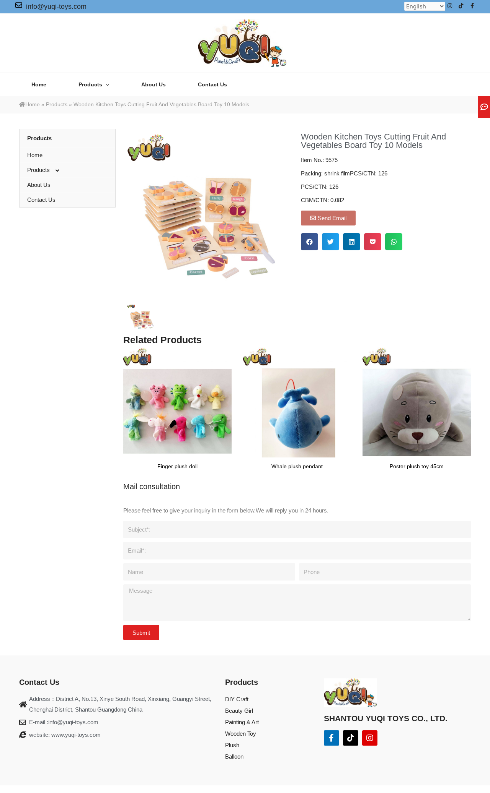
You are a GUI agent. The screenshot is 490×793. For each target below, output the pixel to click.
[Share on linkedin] (351, 241)
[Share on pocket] (372, 241)
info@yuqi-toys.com (56, 6)
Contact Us (41, 199)
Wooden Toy (240, 733)
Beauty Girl (239, 710)
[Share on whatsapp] (393, 241)
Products (56, 104)
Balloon (234, 756)
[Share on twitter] (330, 241)
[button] (328, 218)
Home (32, 104)
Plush (232, 745)
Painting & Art (242, 722)
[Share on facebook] (309, 241)
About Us (39, 185)
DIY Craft (236, 699)
